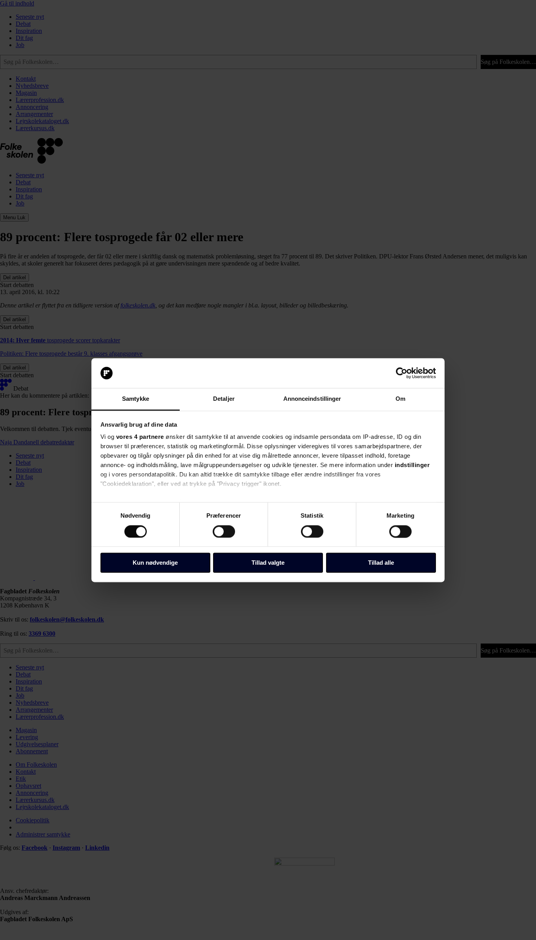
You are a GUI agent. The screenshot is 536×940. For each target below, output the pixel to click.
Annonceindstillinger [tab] (312, 399)
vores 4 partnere (140, 437)
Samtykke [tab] (135, 399)
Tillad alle (381, 563)
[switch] (224, 531)
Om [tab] (400, 399)
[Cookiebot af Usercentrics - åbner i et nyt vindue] (401, 373)
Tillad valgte (268, 563)
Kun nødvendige (155, 563)
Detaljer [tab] (224, 399)
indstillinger (412, 465)
